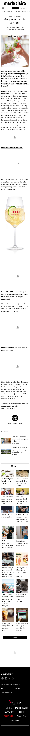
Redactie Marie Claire (17, 27)
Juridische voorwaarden (9, 684)
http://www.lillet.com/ (9, 408)
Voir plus (15, 637)
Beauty (10, 11)
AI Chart (17, 684)
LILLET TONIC (17, 148)
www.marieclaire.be (8, 399)
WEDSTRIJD (15, 396)
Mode (3, 11)
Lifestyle (17, 11)
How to (15, 466)
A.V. (2, 688)
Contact (17, 688)
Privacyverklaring (7, 692)
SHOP (16, 8)
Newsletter (24, 8)
